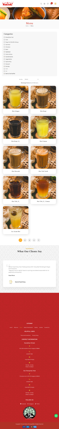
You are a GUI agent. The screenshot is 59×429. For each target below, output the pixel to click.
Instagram (31, 403)
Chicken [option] (8, 47)
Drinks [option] (7, 66)
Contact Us (46, 327)
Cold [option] (7, 68)
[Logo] (7, 4)
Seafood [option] (8, 52)
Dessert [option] (8, 64)
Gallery (36, 327)
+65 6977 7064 (29, 353)
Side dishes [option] (9, 54)
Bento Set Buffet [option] (10, 73)
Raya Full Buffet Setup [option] (12, 42)
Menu (21, 327)
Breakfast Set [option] (9, 37)
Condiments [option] (9, 56)
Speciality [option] (8, 61)
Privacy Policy (35, 335)
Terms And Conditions (26, 335)
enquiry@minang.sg (29, 359)
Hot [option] (6, 71)
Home (27, 26)
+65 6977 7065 (29, 381)
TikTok (38, 403)
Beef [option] (7, 49)
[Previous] (27, 256)
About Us (16, 327)
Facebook (24, 403)
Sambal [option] (8, 44)
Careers (41, 327)
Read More (12, 275)
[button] (29, 66)
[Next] (31, 256)
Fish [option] (7, 39)
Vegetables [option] (9, 59)
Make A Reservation (28, 327)
